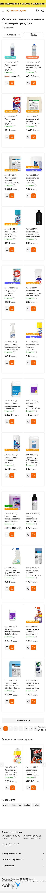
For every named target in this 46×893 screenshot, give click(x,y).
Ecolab (27, 805)
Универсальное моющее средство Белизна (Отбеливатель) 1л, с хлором (33, 69)
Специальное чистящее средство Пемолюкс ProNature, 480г (11, 295)
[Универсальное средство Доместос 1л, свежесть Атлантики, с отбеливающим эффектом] (12, 217)
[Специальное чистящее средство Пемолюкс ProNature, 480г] (12, 276)
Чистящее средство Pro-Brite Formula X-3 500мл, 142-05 (33, 520)
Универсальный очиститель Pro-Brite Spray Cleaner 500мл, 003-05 (33, 235)
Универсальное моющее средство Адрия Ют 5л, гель (12, 520)
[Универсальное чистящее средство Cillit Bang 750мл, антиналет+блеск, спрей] (34, 615)
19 (31, 728)
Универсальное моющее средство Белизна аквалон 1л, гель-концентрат (33, 295)
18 (26, 728)
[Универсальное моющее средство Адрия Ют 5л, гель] (12, 502)
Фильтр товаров (34, 35)
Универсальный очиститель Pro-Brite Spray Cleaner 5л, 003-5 (12, 686)
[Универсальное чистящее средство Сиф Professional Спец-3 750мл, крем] (34, 669)
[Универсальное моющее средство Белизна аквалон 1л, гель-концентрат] (34, 276)
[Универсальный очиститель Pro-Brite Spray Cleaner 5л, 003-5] (12, 669)
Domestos (16, 805)
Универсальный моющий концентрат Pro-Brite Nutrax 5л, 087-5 (33, 123)
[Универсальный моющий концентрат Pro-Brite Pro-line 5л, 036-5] (12, 163)
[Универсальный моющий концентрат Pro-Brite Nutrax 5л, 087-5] (34, 105)
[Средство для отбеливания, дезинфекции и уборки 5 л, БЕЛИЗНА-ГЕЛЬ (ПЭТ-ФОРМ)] (34, 443)
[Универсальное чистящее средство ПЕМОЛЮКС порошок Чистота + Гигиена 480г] (12, 105)
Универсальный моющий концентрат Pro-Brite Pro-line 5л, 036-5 (11, 182)
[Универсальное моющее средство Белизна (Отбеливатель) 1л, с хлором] (34, 51)
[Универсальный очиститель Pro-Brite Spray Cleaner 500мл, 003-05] (34, 217)
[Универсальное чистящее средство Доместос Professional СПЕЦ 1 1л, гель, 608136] (12, 443)
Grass (5, 805)
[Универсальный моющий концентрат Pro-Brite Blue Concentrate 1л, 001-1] (34, 556)
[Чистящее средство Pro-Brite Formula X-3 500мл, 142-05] (34, 502)
